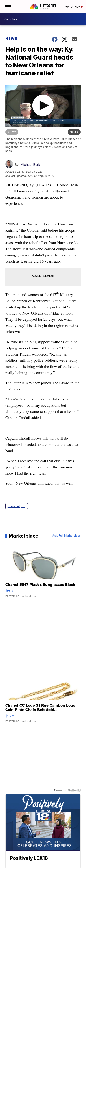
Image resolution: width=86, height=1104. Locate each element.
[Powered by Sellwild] (74, 790)
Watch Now (73, 7)
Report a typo (16, 506)
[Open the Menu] (7, 6)
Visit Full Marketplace (66, 535)
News (11, 38)
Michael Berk (30, 164)
